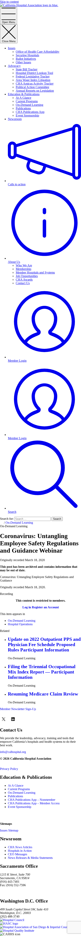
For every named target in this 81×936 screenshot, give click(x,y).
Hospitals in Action (20, 850)
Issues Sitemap (9, 830)
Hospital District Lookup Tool (34, 73)
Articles (20, 847)
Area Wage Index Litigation (33, 80)
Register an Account (45, 607)
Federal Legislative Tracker (33, 76)
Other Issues (23, 62)
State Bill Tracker (26, 69)
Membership (23, 269)
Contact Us (23, 283)
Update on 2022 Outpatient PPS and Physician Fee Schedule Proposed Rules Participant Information (44, 644)
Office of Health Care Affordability (37, 51)
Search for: (7, 518)
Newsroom (15, 119)
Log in (26, 607)
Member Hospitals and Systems (35, 272)
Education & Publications (24, 94)
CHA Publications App (30, 112)
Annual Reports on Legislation (35, 90)
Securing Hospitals (27, 55)
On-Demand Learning (29, 104)
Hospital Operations (20, 624)
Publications (23, 108)
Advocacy (14, 66)
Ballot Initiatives (26, 58)
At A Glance (23, 97)
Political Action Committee (32, 87)
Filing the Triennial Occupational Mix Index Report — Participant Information (41, 672)
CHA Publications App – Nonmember (31, 799)
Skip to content (9, 1)
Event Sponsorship (27, 115)
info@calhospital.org (13, 752)
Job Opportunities (27, 276)
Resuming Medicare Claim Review (43, 693)
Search (57, 518)
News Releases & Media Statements (30, 857)
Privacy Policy (9, 768)
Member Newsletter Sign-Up (18, 709)
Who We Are (24, 265)
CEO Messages (17, 854)
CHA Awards (24, 279)
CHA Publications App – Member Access (34, 803)
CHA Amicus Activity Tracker (34, 83)
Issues (11, 48)
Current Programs (27, 101)
